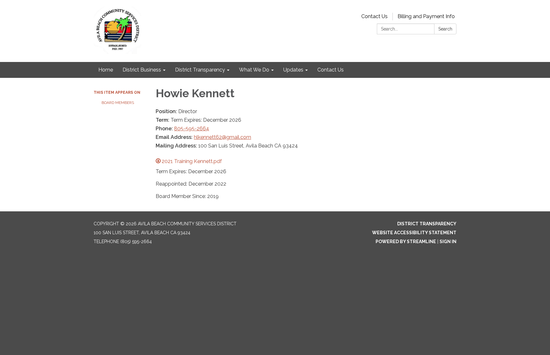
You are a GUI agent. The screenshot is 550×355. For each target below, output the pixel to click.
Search (445, 28)
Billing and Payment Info (426, 16)
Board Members (118, 102)
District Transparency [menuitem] (200, 70)
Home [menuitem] (105, 70)
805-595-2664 (191, 129)
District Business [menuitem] (142, 70)
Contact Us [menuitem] (330, 70)
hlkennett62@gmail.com (222, 137)
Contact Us (374, 16)
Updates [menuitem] (293, 70)
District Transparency (426, 223)
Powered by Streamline (406, 241)
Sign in (448, 241)
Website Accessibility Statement (414, 232)
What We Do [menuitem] (254, 70)
